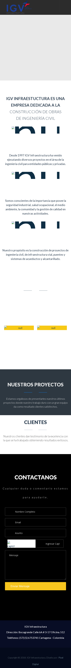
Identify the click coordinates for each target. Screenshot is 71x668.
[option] (19, 340)
